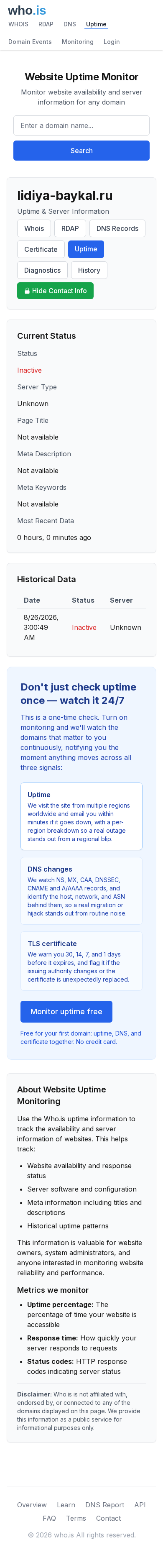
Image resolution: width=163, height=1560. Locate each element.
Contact (108, 1518)
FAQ (49, 1518)
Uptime (96, 24)
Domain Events (30, 41)
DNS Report (104, 1505)
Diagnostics (42, 270)
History (89, 270)
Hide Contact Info (59, 290)
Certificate (41, 249)
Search (82, 150)
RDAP (45, 24)
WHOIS (18, 24)
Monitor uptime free (66, 1011)
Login (112, 41)
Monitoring (78, 41)
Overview (32, 1505)
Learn (66, 1505)
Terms (76, 1518)
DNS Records (117, 228)
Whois (34, 228)
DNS (70, 24)
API (140, 1505)
